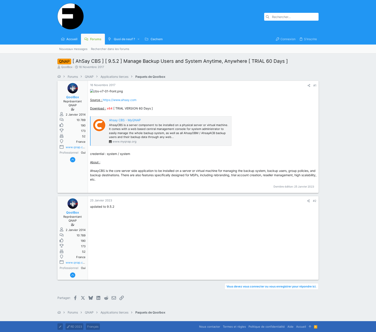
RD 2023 (76, 326)
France (81, 141)
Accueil (301, 326)
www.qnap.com (76, 147)
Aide (290, 326)
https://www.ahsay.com (119, 100)
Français (93, 326)
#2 (314, 201)
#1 (314, 85)
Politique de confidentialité (266, 326)
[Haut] (310, 326)
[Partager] (309, 85)
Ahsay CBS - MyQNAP (125, 120)
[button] (138, 39)
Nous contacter (209, 326)
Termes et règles (234, 326)
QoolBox (66, 67)
